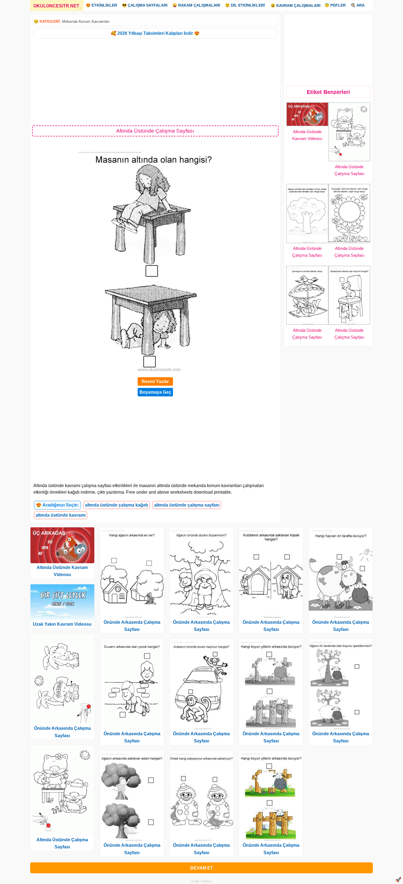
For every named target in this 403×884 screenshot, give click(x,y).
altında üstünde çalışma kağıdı (116, 505)
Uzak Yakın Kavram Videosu (62, 624)
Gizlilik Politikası (201, 881)
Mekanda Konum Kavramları (86, 21)
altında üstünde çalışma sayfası (186, 505)
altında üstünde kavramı (61, 515)
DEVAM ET (201, 868)
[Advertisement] (155, 81)
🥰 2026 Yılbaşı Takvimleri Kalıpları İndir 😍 (155, 33)
